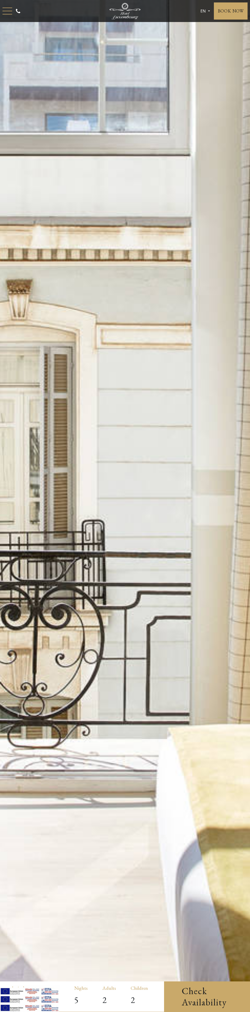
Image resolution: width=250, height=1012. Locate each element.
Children (139, 988)
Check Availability (204, 996)
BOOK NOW (231, 11)
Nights (81, 988)
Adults (109, 988)
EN (203, 11)
